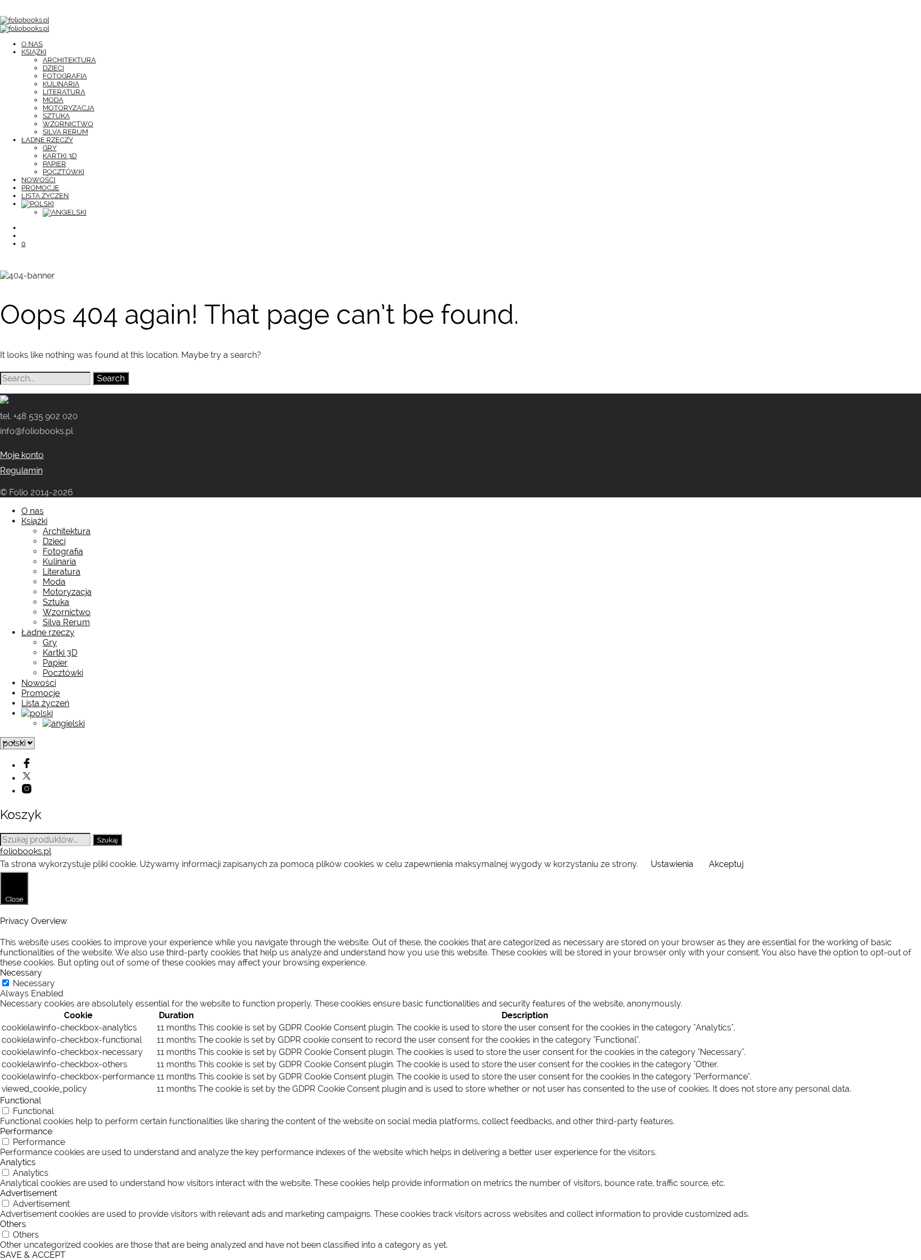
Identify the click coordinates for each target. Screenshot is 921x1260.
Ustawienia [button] (672, 864)
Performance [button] (26, 1131)
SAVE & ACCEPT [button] (33, 1255)
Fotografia (65, 76)
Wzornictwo (68, 124)
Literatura (64, 92)
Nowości (38, 180)
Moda (53, 100)
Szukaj (107, 840)
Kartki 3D (60, 156)
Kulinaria (61, 84)
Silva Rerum (65, 132)
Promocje (40, 188)
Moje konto (22, 455)
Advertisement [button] (28, 1193)
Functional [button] (20, 1100)
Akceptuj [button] (726, 864)
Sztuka (56, 116)
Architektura (69, 60)
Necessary (34, 983)
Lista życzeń (45, 196)
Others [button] (13, 1224)
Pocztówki (63, 172)
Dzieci (53, 68)
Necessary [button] (21, 973)
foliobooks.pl (25, 851)
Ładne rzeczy (47, 140)
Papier (54, 164)
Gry (49, 148)
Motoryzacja (68, 108)
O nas (32, 44)
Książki (33, 52)
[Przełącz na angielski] (64, 212)
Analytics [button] (18, 1162)
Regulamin (21, 470)
